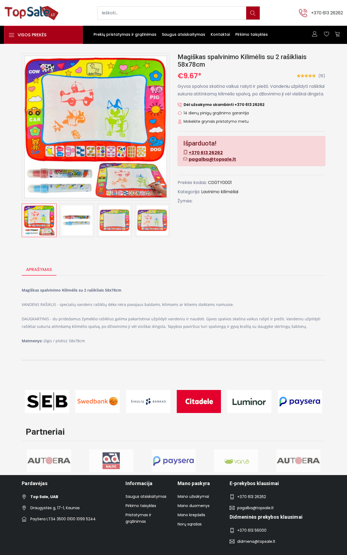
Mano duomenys (194, 505)
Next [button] (177, 220)
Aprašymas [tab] (39, 269)
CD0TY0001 (220, 182)
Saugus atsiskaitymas (183, 34)
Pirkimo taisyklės (251, 34)
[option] (39, 220)
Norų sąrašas (190, 524)
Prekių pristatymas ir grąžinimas (125, 34)
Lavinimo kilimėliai (219, 192)
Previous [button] (13, 220)
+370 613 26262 (327, 13)
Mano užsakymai (193, 496)
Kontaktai (220, 34)
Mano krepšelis (191, 515)
